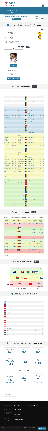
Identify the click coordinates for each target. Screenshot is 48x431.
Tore (24, 349)
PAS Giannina (30, 191)
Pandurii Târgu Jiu (31, 161)
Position (19, 95)
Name (5, 95)
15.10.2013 (6, 227)
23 (28, 301)
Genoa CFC (30, 203)
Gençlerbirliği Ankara (31, 180)
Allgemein (8, 16)
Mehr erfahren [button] (5, 429)
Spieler (13, 16)
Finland (8, 332)
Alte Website (33, 2)
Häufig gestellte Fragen (19, 411)
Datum (5, 217)
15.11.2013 (6, 223)
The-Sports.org (17, 41)
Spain (8, 314)
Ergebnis (29, 217)
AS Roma (29, 99)
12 (28, 326)
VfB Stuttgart (30, 145)
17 (28, 305)
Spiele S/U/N (10, 358)
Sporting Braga (30, 201)
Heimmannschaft (15, 217)
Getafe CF (29, 183)
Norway (8, 326)
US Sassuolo (30, 197)
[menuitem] (26, 268)
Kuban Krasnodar (31, 193)
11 (28, 330)
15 (28, 310)
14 (28, 312)
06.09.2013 (6, 240)
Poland (8, 307)
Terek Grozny (30, 185)
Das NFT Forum (17, 412)
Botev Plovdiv (30, 125)
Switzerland (9, 320)
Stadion (41, 217)
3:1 (29, 223)
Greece (8, 301)
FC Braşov (30, 174)
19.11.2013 (6, 220)
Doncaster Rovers (31, 117)
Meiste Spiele (24, 375)
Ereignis (33, 217)
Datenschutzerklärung (19, 417)
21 (28, 303)
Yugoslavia (9, 324)
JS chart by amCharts (39, 286)
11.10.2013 (6, 231)
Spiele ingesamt (10, 349)
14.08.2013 (6, 243)
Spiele (18, 16)
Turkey (8, 305)
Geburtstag (14, 95)
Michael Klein (9, 394)
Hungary (8, 312)
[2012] (37, 18)
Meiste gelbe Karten (38, 376)
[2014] (43, 18)
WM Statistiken (17, 18)
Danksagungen (17, 414)
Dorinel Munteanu (24, 381)
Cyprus (8, 318)
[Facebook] (40, 6)
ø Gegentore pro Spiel (38, 360)
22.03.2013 (6, 254)
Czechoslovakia (9, 310)
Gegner (5, 298)
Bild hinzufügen (14, 65)
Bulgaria (8, 322)
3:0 (29, 240)
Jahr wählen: (37, 16)
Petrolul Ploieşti (31, 150)
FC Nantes (30, 163)
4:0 (29, 246)
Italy (7, 334)
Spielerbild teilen (18, 416)
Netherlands (9, 328)
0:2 (29, 236)
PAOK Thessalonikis (31, 148)
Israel (8, 303)
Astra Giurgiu (30, 102)
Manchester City (31, 100)
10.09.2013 (6, 236)
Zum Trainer (14, 78)
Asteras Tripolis (31, 108)
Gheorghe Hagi (10, 382)
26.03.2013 (6, 249)
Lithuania (8, 316)
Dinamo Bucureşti (31, 104)
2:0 (29, 227)
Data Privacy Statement (19, 419)
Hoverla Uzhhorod (31, 154)
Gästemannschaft (23, 217)
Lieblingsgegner (8, 18)
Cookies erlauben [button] (42, 428)
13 (28, 316)
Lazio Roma (30, 123)
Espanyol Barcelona (31, 182)
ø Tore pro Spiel (24, 359)
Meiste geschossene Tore (10, 376)
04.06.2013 (6, 246)
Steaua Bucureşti (31, 97)
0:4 (29, 231)
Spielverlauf (24, 16)
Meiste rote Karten (10, 388)
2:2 (29, 254)
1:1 (29, 220)
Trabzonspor (30, 139)
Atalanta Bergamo (31, 128)
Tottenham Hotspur (31, 134)
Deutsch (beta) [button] (40, 2)
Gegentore (38, 349)
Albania (8, 330)
